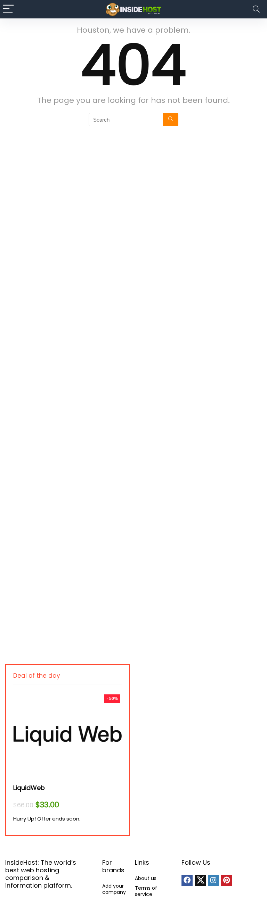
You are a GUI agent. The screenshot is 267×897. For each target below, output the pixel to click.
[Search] (256, 9)
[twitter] (200, 880)
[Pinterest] (226, 880)
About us (145, 878)
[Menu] (8, 9)
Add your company (114, 889)
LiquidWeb (29, 787)
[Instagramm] (213, 880)
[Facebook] (187, 880)
